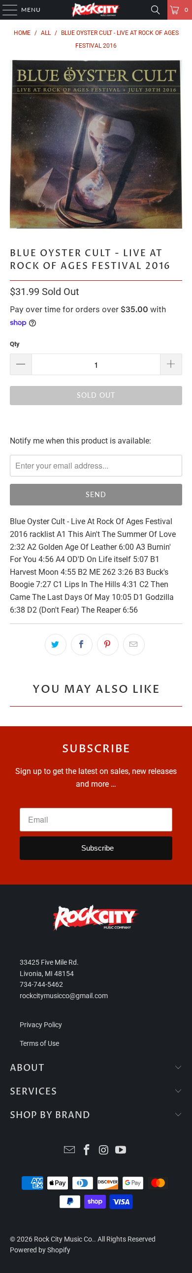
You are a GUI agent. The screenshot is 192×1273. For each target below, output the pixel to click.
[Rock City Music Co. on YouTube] (121, 1151)
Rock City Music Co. (64, 1239)
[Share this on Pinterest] (108, 644)
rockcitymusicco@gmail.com (64, 996)
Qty (15, 344)
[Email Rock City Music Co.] (70, 1151)
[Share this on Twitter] (55, 644)
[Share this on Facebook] (82, 644)
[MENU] (5, 10)
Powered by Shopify (40, 1250)
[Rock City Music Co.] (96, 10)
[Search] (155, 10)
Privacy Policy (41, 1025)
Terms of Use (39, 1043)
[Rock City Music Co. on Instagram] (104, 1151)
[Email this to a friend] (134, 644)
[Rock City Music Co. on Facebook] (87, 1151)
